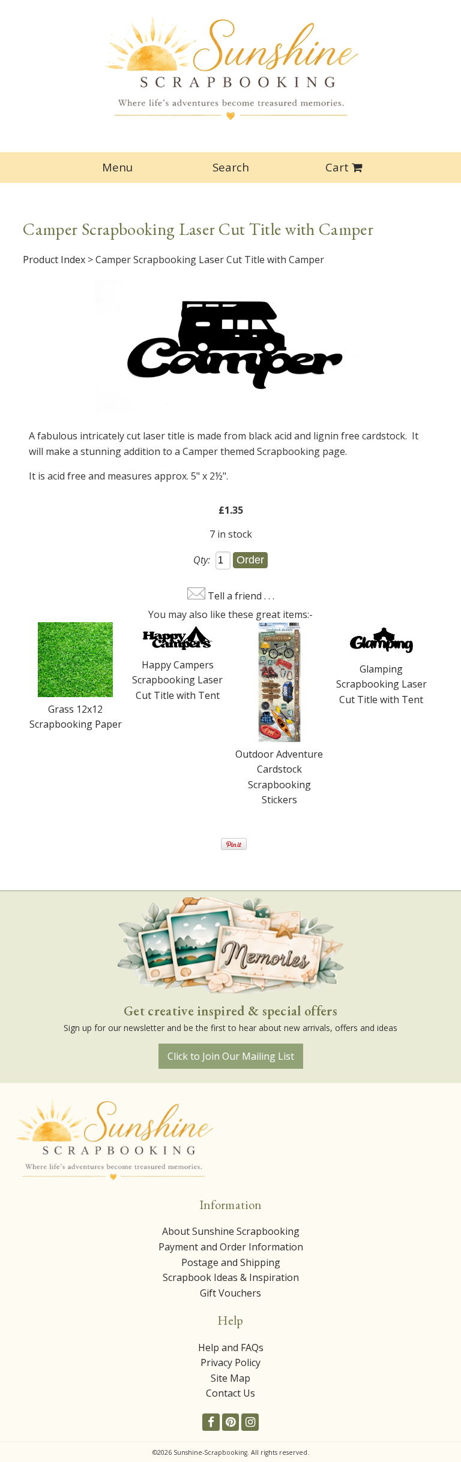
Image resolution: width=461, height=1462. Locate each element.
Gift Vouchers (230, 1293)
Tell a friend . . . (241, 595)
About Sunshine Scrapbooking (231, 1231)
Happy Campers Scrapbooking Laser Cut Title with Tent (177, 680)
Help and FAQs (231, 1347)
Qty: (201, 559)
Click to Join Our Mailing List (230, 1056)
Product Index (54, 259)
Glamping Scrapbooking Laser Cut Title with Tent (381, 684)
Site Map (230, 1378)
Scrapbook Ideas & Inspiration (231, 1277)
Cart (337, 166)
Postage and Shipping (230, 1262)
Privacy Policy (230, 1362)
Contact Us (230, 1393)
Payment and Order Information (230, 1246)
